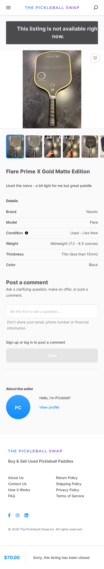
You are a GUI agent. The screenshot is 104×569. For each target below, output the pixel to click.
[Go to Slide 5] (90, 146)
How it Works (19, 490)
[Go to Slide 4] (71, 146)
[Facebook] (10, 515)
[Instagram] (17, 515)
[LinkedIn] (26, 515)
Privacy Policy (67, 490)
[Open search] (95, 7)
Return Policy (67, 478)
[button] (52, 89)
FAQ (11, 496)
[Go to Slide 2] (34, 146)
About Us (16, 478)
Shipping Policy (69, 484)
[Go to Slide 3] (52, 146)
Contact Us (17, 484)
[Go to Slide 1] (15, 146)
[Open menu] (8, 7)
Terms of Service (70, 496)
